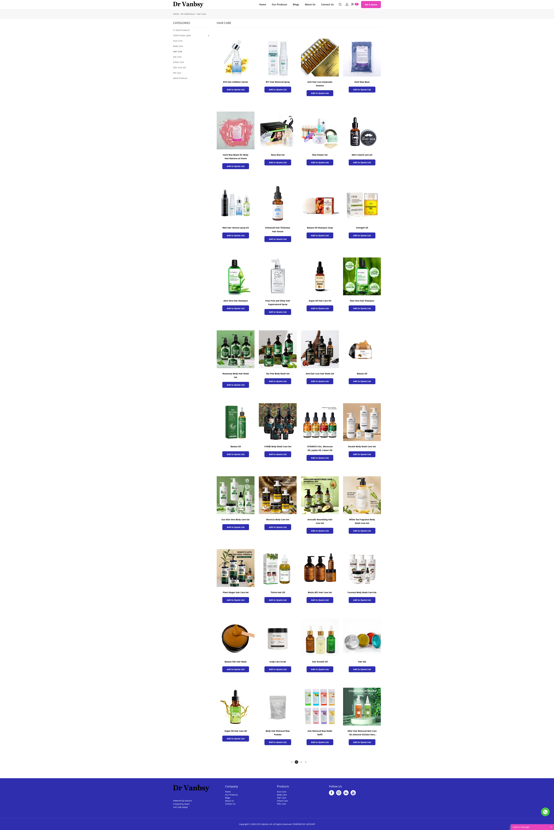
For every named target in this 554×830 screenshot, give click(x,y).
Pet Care (177, 72)
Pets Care (281, 803)
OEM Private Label (182, 35)
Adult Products (180, 78)
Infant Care (178, 62)
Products (283, 786)
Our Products (279, 4)
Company (231, 786)
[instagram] (338, 792)
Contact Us (327, 4)
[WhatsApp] (545, 811)
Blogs (296, 4)
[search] (340, 5)
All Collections (188, 14)
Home (262, 4)
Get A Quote (371, 4)
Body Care (178, 46)
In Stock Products (181, 30)
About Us (310, 4)
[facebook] (331, 792)
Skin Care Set (179, 67)
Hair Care (201, 14)
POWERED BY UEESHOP (304, 824)
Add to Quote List (236, 89)
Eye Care (177, 56)
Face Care (178, 40)
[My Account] (347, 4)
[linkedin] (346, 792)
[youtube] (353, 792)
